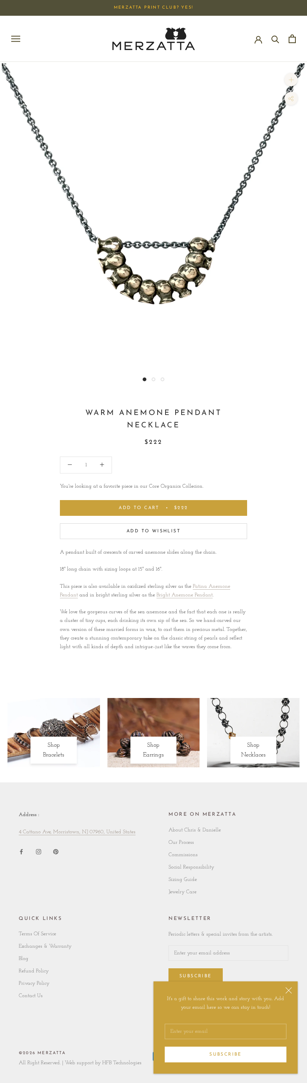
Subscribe (225, 1054)
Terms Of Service (37, 934)
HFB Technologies (122, 1063)
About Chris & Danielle (194, 830)
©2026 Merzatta (42, 1053)
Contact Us (31, 996)
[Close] (288, 990)
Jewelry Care (182, 892)
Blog (23, 959)
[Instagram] (38, 851)
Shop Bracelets (53, 750)
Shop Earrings (153, 750)
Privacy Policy (34, 983)
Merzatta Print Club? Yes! (153, 8)
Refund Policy (34, 971)
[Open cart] (292, 38)
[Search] (275, 39)
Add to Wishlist (153, 531)
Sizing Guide (182, 879)
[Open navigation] (15, 39)
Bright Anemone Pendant (184, 595)
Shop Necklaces (253, 750)
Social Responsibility (191, 867)
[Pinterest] (55, 851)
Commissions (183, 855)
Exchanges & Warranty (45, 946)
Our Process (181, 842)
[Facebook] (21, 851)
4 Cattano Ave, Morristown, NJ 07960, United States (77, 832)
